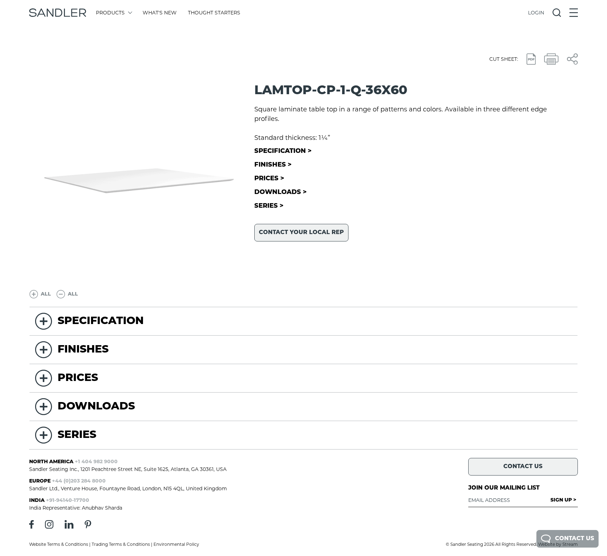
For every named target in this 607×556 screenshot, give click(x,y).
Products (110, 12)
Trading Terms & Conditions (121, 544)
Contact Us (574, 539)
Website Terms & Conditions (58, 544)
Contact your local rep (301, 232)
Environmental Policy (176, 544)
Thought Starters (214, 12)
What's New (160, 12)
